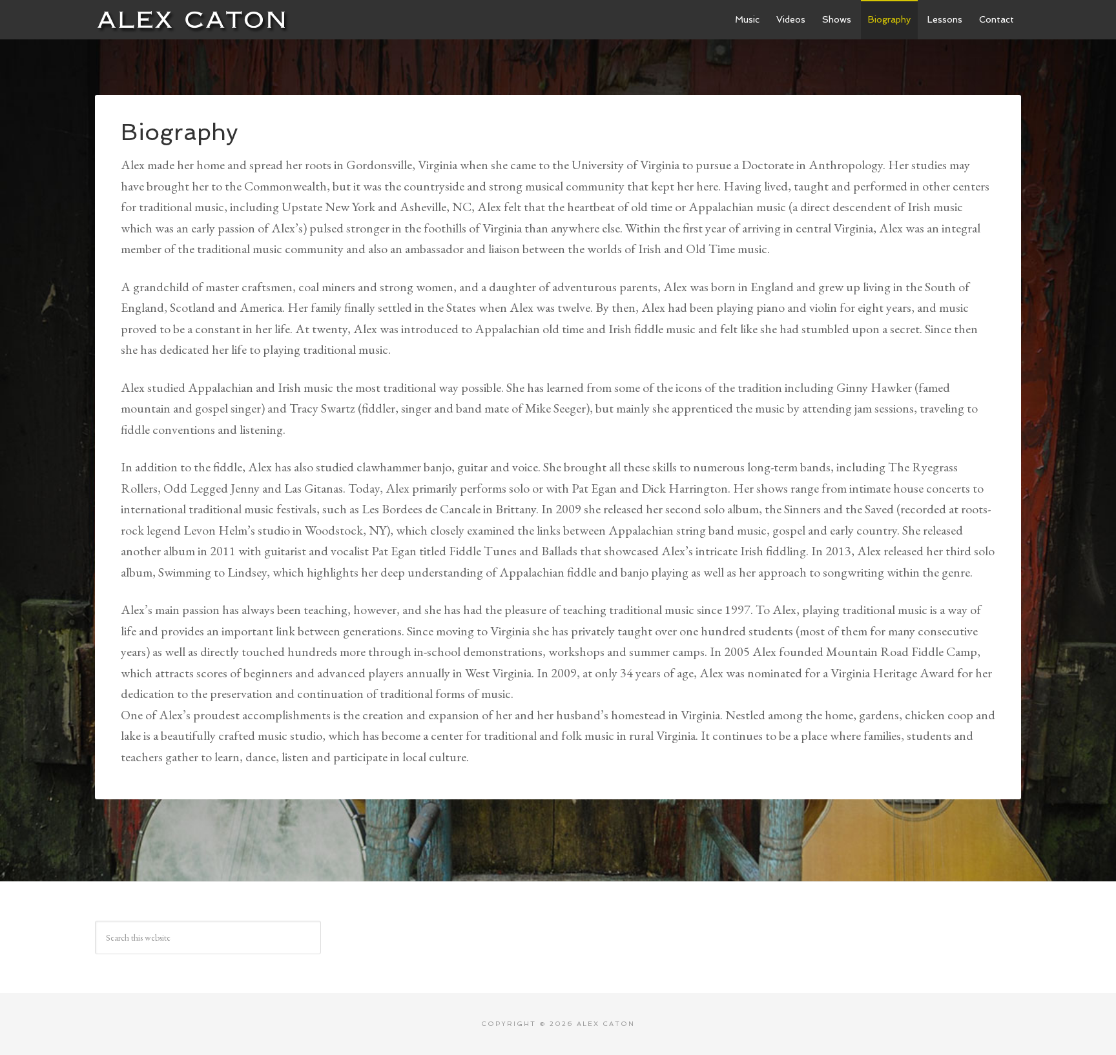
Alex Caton (192, 19)
